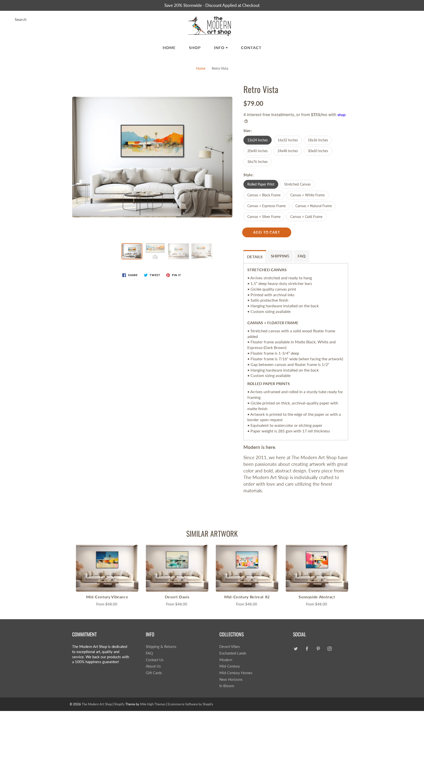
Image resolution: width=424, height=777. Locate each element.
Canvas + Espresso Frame (266, 206)
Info (220, 47)
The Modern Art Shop (97, 704)
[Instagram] (329, 648)
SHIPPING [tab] (280, 256)
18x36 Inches (318, 140)
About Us (153, 666)
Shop (195, 47)
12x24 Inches (257, 140)
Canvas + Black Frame (263, 195)
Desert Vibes (229, 646)
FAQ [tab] (301, 256)
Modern (225, 660)
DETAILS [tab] (255, 256)
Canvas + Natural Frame (313, 206)
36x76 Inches (257, 162)
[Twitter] (295, 648)
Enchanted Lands (232, 653)
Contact (251, 47)
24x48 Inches (288, 151)
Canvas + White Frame (307, 195)
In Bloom (226, 686)
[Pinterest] (318, 648)
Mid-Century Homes (235, 673)
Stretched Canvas (297, 184)
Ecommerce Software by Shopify (190, 704)
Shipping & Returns (161, 646)
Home (169, 47)
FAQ (149, 653)
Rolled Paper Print (260, 184)
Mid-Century (229, 666)
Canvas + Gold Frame (306, 216)
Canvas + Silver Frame (263, 216)
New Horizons (231, 679)
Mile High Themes (153, 704)
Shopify (119, 704)
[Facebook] (307, 648)
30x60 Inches (318, 151)
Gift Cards (154, 673)
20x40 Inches (257, 151)
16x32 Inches (288, 140)
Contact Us (155, 660)
